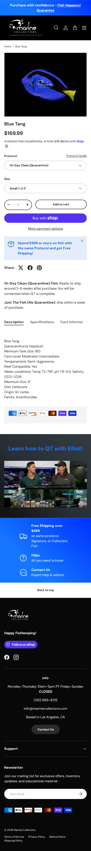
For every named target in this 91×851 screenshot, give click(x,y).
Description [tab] (14, 322)
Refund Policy (57, 836)
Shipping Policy (13, 840)
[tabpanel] (45, 365)
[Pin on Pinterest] (39, 267)
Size (7, 179)
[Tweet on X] (20, 267)
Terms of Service (14, 836)
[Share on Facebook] (30, 267)
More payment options (45, 228)
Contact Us (45, 729)
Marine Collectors (24, 830)
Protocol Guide (76, 156)
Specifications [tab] (42, 322)
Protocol (10, 156)
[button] (75, 27)
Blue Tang (21, 46)
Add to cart (61, 204)
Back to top (45, 590)
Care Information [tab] (74, 322)
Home (7, 46)
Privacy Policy (36, 836)
